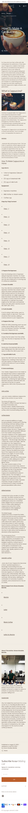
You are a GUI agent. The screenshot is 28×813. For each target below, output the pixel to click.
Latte (5, 610)
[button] (23, 6)
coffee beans (6, 415)
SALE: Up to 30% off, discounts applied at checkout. (14, 1)
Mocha (6, 597)
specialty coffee (7, 558)
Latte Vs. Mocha (9, 635)
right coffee (5, 391)
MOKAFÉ (12, 810)
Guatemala (5, 698)
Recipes (9, 13)
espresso (4, 138)
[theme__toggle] (19, 6)
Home (3, 13)
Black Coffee (8, 622)
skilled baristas (6, 490)
